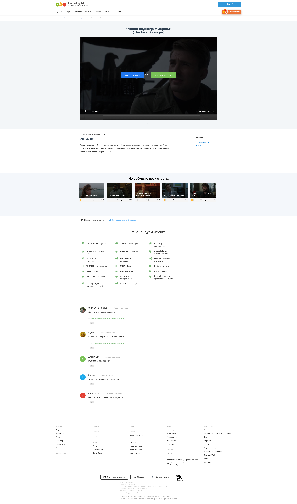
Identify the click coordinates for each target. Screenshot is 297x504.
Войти (229, 4)
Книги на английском (83, 12)
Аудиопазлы (60, 433)
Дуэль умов (171, 433)
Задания (58, 12)
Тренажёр (59, 441)
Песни (169, 453)
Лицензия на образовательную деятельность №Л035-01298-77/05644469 (145, 496)
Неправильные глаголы (65, 448)
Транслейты (60, 444)
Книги (132, 426)
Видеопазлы (60, 430)
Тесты (98, 12)
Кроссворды (171, 444)
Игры (107, 12)
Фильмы (199, 146)
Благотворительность (212, 430)
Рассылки (170, 457)
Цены (206, 459)
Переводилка (172, 430)
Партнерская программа (213, 448)
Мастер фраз (172, 437)
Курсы (68, 12)
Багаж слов (171, 441)
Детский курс (98, 453)
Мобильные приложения (213, 451)
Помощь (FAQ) (209, 455)
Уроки (58, 437)
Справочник (208, 441)
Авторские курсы (99, 446)
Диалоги (96, 426)
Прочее (170, 449)
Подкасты (96, 431)
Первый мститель (202, 142)
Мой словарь (135, 453)
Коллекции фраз (136, 449)
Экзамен (133, 442)
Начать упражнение (164, 75)
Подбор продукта (99, 437)
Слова (132, 431)
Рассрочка (208, 462)
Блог (206, 437)
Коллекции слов (136, 446)
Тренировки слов (119, 12)
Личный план (61, 453)
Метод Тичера (98, 449)
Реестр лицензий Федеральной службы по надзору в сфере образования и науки (148, 499)
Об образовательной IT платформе (217, 433)
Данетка (133, 439)
